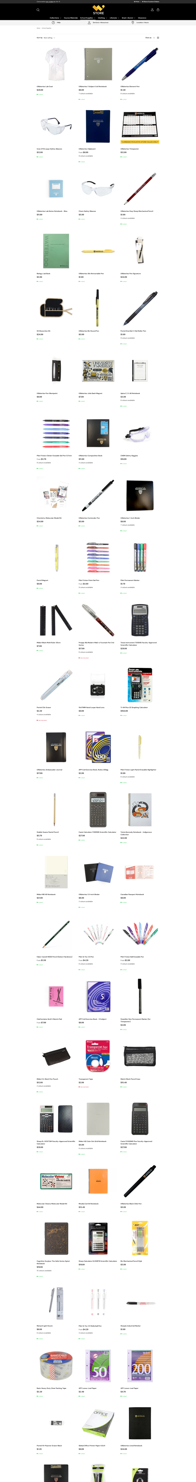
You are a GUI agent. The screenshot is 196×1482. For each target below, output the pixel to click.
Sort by (40, 38)
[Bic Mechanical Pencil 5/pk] (140, 1238)
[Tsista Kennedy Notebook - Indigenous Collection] (140, 809)
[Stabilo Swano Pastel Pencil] (56, 809)
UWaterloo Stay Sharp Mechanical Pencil (137, 211)
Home (38, 28)
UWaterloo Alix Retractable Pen (91, 274)
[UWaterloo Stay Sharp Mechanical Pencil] (140, 188)
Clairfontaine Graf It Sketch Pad (49, 1019)
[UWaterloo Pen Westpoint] (56, 371)
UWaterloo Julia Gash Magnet (90, 393)
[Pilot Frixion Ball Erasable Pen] (140, 934)
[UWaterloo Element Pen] (140, 64)
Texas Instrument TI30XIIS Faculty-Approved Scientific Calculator (139, 644)
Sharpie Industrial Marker (131, 1326)
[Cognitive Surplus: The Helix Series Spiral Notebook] (56, 1238)
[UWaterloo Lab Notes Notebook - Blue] (56, 188)
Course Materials (71, 18)
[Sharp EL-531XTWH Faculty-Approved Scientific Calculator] (56, 1118)
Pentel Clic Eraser (44, 707)
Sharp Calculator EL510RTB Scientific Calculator (98, 1261)
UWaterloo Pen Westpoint (47, 393)
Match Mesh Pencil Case (130, 1079)
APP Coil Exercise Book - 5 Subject (92, 1019)
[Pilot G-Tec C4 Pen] (98, 934)
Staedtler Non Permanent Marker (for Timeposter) (136, 1020)
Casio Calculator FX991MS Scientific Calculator (97, 832)
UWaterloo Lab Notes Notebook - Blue (52, 211)
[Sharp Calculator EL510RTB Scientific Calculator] (98, 1238)
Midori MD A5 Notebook (46, 894)
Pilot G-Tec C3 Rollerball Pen (90, 1326)
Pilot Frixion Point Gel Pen (89, 580)
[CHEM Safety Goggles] (140, 433)
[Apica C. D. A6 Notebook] (140, 371)
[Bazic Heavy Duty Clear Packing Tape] (56, 1365)
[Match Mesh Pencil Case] (140, 1056)
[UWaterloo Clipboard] (98, 126)
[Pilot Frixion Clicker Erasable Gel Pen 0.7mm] (56, 433)
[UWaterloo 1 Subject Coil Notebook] (98, 64)
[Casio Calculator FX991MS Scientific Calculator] (98, 809)
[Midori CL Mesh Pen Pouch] (56, 1056)
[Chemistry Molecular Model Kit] (56, 495)
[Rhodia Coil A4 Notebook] (98, 1181)
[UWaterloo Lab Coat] (56, 64)
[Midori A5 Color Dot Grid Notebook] (98, 1118)
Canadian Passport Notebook (132, 894)
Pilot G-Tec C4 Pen (86, 957)
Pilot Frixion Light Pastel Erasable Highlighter (138, 770)
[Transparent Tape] (98, 1056)
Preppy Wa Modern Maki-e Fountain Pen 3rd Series (96, 644)
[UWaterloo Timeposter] (140, 126)
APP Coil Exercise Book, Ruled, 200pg (93, 770)
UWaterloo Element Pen (130, 86)
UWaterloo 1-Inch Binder (130, 518)
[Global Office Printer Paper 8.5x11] (98, 1423)
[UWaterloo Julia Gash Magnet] (98, 371)
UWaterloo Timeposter (130, 149)
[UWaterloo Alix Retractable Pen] (98, 251)
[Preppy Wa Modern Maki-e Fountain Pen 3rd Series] (98, 620)
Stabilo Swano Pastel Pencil (48, 832)
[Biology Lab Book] (56, 251)
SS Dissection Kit (43, 331)
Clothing (101, 18)
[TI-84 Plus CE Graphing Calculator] (140, 685)
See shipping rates (63, 2)
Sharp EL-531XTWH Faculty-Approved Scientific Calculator (56, 1142)
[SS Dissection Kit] (56, 308)
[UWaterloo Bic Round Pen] (98, 308)
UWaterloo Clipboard (87, 149)
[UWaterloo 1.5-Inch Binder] (98, 872)
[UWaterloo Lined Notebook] (140, 1423)
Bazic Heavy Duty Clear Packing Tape (51, 1388)
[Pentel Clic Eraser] (56, 685)
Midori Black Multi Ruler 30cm (49, 643)
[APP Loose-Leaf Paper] (98, 1365)
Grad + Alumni (127, 18)
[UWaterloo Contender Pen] (98, 495)
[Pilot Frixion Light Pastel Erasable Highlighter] (140, 747)
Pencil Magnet (42, 580)
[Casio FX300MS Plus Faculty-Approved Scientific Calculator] (140, 1118)
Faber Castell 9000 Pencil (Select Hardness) (54, 957)
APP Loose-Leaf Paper (88, 1388)
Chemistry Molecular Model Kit (49, 518)
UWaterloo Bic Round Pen (89, 331)
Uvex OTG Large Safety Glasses (49, 149)
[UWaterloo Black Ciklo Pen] (140, 1181)
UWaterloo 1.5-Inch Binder (89, 894)
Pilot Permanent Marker (130, 580)
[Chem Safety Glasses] (98, 188)
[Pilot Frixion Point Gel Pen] (98, 557)
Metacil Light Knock (45, 1326)
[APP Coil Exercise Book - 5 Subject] (98, 996)
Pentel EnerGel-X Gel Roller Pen (133, 331)
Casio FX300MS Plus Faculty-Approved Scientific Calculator (136, 1142)
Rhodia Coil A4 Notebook (89, 1204)
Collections (54, 18)
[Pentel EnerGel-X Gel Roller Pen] (140, 308)
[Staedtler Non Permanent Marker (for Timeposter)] (140, 996)
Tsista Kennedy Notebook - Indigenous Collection (136, 833)
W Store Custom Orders (150, 2)
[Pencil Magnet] (56, 557)
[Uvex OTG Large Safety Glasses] (56, 126)
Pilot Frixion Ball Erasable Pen (132, 957)
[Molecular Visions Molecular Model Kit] (56, 1181)
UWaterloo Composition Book (90, 456)
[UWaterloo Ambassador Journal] (56, 747)
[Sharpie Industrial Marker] (140, 1303)
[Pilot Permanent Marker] (140, 557)
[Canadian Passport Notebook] (140, 872)
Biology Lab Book (43, 274)
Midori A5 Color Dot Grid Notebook (92, 1141)
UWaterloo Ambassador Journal (49, 770)
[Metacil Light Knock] (56, 1303)
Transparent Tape (86, 1079)
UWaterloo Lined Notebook (131, 1446)
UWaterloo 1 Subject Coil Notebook (93, 86)
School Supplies (86, 18)
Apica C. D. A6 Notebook (130, 393)
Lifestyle (113, 18)
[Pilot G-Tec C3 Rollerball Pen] (98, 1303)
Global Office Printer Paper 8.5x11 (92, 1446)
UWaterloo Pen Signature (131, 274)
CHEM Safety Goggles (129, 456)
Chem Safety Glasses (87, 211)
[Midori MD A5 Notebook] (56, 872)
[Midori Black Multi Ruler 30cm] (56, 620)
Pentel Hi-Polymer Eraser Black (49, 1446)
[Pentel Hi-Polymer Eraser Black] (56, 1423)
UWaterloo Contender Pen (89, 518)
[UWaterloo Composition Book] (98, 433)
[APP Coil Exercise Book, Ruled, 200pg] (98, 747)
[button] (158, 9)
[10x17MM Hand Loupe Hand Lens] (98, 685)
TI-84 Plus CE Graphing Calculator (134, 707)
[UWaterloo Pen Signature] (140, 251)
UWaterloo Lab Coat (45, 86)
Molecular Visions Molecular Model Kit (52, 1204)
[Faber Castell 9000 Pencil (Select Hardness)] (56, 934)
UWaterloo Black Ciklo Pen (131, 1204)
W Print (136, 2)
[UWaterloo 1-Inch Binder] (140, 495)
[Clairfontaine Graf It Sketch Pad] (56, 996)
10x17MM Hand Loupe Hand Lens (91, 707)
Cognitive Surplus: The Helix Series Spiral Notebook (53, 1262)
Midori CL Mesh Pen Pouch (47, 1079)
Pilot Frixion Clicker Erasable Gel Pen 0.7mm (54, 456)
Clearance (142, 18)
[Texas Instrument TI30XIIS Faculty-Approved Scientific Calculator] (140, 620)
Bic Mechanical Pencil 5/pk (131, 1261)
